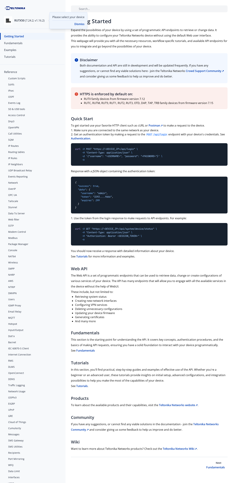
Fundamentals (85, 350)
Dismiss (79, 24)
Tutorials (82, 256)
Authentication (80, 138)
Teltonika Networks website (177, 405)
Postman (154, 125)
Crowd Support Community (203, 71)
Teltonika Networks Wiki (178, 449)
